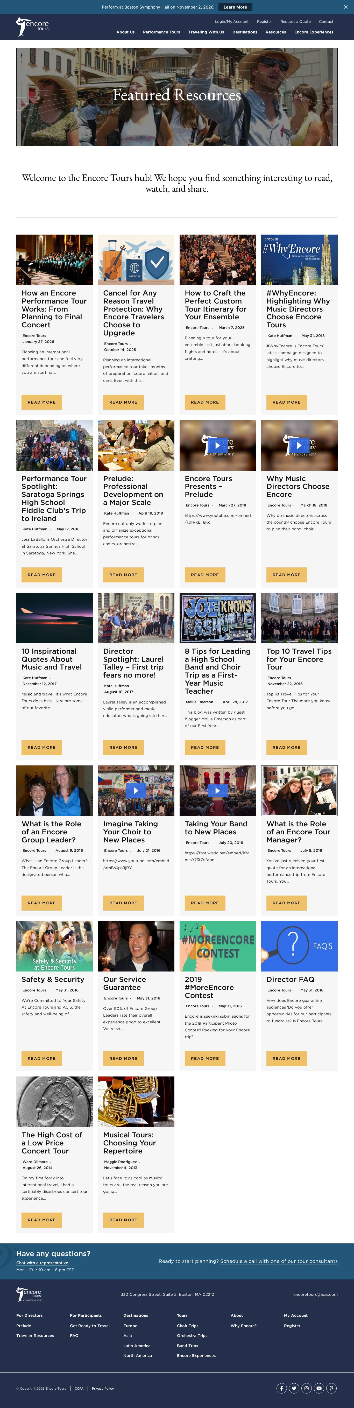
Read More (42, 402)
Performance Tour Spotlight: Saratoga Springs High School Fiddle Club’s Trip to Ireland (54, 498)
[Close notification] (346, 7)
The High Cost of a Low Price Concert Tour (52, 1142)
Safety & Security (53, 979)
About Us (125, 32)
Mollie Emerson (199, 702)
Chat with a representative (42, 1263)
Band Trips (187, 1345)
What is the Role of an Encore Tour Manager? (298, 831)
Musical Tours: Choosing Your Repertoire (129, 1142)
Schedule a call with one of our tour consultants (279, 1261)
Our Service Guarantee (124, 983)
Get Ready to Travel (90, 1325)
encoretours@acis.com (315, 1294)
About (237, 1315)
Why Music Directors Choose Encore (298, 486)
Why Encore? (244, 1325)
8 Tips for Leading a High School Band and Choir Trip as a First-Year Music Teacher (218, 671)
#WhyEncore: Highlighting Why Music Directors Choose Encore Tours (298, 308)
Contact (326, 21)
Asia (127, 1335)
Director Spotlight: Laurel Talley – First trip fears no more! (133, 663)
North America (137, 1355)
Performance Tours (161, 32)
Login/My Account (232, 21)
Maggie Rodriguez (120, 1162)
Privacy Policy (103, 1388)
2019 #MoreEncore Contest (209, 987)
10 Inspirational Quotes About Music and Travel (52, 659)
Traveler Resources (35, 1335)
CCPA (79, 1388)
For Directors (29, 1315)
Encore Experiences (314, 32)
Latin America (137, 1345)
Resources (276, 32)
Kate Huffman (279, 336)
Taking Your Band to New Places (216, 827)
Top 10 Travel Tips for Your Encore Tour (299, 659)
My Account (296, 1315)
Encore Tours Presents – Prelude (208, 486)
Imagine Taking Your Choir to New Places (130, 831)
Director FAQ (290, 979)
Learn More (235, 7)
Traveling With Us (206, 32)
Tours (182, 1315)
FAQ (74, 1335)
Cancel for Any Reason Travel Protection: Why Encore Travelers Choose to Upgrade (133, 312)
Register (264, 21)
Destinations (244, 32)
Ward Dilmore (35, 1162)
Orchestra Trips (192, 1335)
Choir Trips (188, 1325)
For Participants (86, 1315)
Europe (130, 1325)
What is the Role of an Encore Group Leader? (51, 831)
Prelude (23, 1325)
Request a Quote (295, 21)
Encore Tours (34, 336)
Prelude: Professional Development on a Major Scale (133, 490)
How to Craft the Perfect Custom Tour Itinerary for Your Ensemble (216, 304)
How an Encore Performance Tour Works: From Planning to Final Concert (54, 308)
